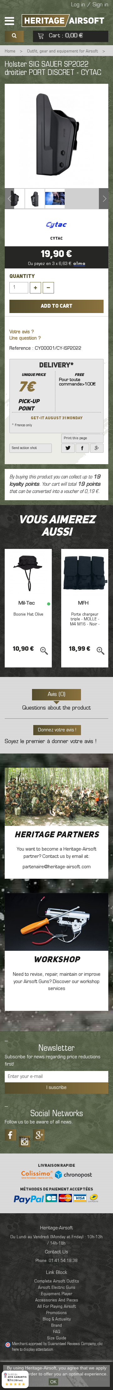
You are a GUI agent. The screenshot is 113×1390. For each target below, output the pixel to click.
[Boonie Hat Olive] (28, 572)
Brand (56, 1325)
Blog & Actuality (57, 1319)
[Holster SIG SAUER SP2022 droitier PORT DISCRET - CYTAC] (15, 198)
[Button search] (14, 36)
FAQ (56, 1332)
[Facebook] (82, 448)
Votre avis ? (21, 332)
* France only (53, 394)
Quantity (22, 276)
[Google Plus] (38, 1135)
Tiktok (24, 1139)
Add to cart (57, 306)
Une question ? (25, 338)
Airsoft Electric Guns (56, 1287)
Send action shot (24, 448)
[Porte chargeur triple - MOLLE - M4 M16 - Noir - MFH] (84, 572)
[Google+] (97, 448)
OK (53, 1381)
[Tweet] (68, 448)
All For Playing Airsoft (56, 1306)
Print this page (75, 438)
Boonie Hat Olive (28, 614)
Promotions (56, 1313)
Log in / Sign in (89, 5)
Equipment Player (56, 1294)
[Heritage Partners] (56, 797)
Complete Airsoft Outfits (56, 1281)
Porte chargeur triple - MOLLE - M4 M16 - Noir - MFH (85, 621)
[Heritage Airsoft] (63, 20)
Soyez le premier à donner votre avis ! (50, 741)
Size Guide (56, 1338)
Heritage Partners (56, 835)
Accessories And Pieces (56, 1300)
